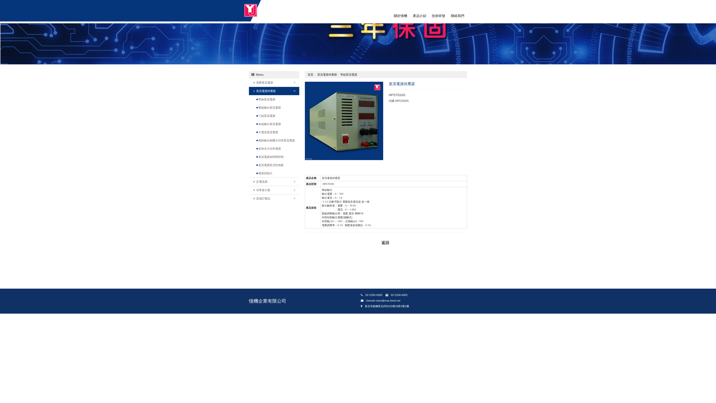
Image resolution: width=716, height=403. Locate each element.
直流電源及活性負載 (271, 165)
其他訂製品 (263, 198)
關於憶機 (400, 16)
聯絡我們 (457, 16)
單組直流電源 (266, 99)
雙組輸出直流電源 (269, 107)
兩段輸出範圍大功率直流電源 (276, 140)
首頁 (310, 74)
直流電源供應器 (266, 91)
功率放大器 (263, 190)
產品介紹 (419, 16)
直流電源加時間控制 (271, 156)
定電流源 (261, 181)
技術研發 (438, 16)
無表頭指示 (265, 173)
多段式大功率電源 (269, 148)
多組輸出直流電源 (269, 124)
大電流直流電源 (268, 132)
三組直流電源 (266, 115)
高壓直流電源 (264, 82)
